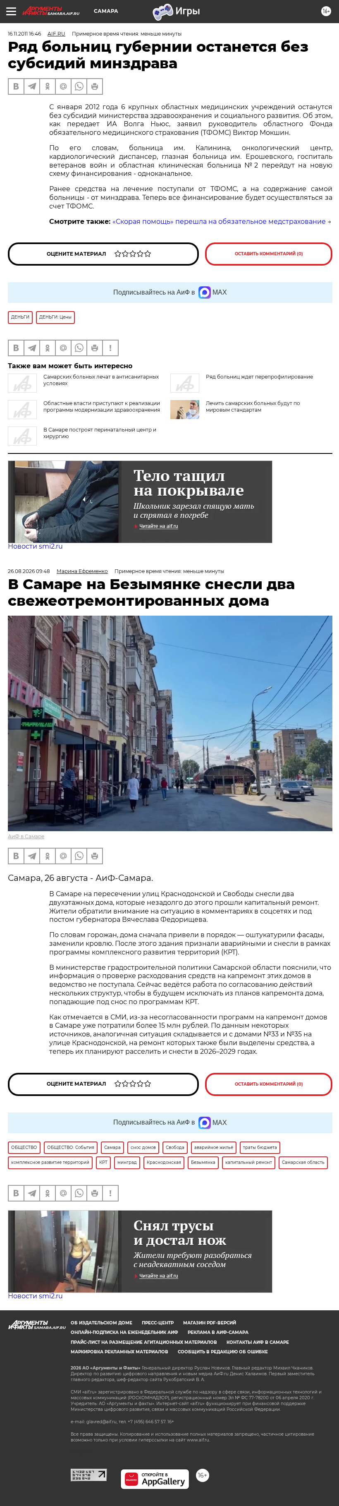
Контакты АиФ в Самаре (258, 1342)
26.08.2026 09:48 (29, 571)
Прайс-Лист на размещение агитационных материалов (144, 1342)
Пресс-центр (158, 1323)
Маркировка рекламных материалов (119, 1352)
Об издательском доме (101, 1323)
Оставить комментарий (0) (269, 254)
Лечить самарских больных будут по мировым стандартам (253, 406)
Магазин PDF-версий (209, 1323)
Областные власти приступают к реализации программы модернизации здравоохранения (101, 406)
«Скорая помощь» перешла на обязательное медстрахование (219, 221)
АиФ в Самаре (26, 836)
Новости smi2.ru (35, 546)
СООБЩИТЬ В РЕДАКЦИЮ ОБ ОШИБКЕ (223, 1352)
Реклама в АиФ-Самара (218, 1332)
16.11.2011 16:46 (24, 34)
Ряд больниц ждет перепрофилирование (259, 377)
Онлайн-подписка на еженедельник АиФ (124, 1332)
